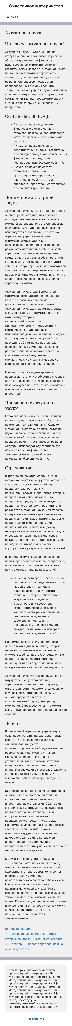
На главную (36, 1018)
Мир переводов (20, 928)
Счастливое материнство (36, 5)
